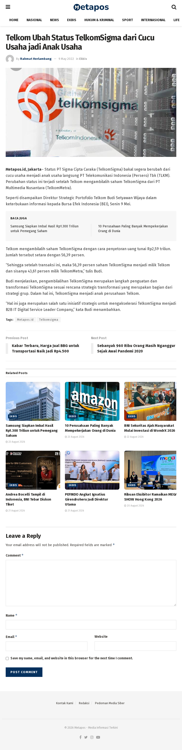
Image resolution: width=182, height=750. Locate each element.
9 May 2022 (66, 59)
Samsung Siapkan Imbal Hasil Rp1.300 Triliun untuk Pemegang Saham (32, 430)
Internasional (153, 20)
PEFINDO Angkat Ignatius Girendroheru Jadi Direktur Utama (86, 499)
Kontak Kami (64, 703)
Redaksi (84, 703)
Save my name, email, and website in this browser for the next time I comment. (71, 658)
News (54, 20)
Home (13, 20)
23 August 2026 (16, 442)
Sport (127, 20)
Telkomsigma (48, 319)
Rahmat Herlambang (36, 59)
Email (11, 636)
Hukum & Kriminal (99, 20)
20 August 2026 (135, 505)
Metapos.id (25, 319)
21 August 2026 (16, 510)
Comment (15, 555)
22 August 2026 (134, 437)
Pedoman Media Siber (110, 703)
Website (101, 637)
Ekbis (71, 20)
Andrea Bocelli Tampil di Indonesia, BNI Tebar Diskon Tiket (28, 499)
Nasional (34, 20)
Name (12, 615)
